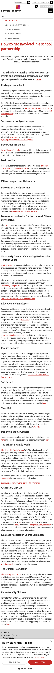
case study (5, 478)
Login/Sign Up (46, 6)
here (38, 79)
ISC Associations (12, 38)
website (36, 427)
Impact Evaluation (13, 34)
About (4, 16)
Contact (5, 633)
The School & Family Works (12, 450)
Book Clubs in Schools (10, 150)
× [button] (51, 641)
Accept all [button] (40, 662)
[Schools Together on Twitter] (37, 7)
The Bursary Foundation (11, 574)
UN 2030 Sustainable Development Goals (18, 299)
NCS (7, 225)
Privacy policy (8, 638)
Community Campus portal (12, 285)
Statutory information (11, 635)
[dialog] (27, 656)
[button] (27, 668)
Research (25, 320)
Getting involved (12, 21)
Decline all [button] (14, 662)
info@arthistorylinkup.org (40, 525)
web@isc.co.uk (7, 564)
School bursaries (12, 29)
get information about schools (37, 108)
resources (14, 137)
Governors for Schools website (24, 211)
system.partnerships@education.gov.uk (17, 140)
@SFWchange (34, 483)
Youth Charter (7, 265)
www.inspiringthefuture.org (12, 335)
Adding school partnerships (17, 25)
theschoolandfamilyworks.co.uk (14, 483)
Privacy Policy (39, 657)
